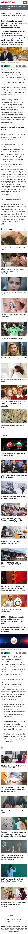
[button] (20, 66)
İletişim (19, 919)
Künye (13, 919)
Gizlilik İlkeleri (10, 921)
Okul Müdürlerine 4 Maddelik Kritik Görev (15, 7)
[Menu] (25, 2)
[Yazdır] (17, 66)
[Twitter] (5, 66)
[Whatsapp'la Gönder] (9, 66)
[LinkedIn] (7, 66)
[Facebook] (2, 66)
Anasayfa (5, 13)
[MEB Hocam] (8, 2)
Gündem (12, 13)
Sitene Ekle (18, 921)
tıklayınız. (17, 931)
